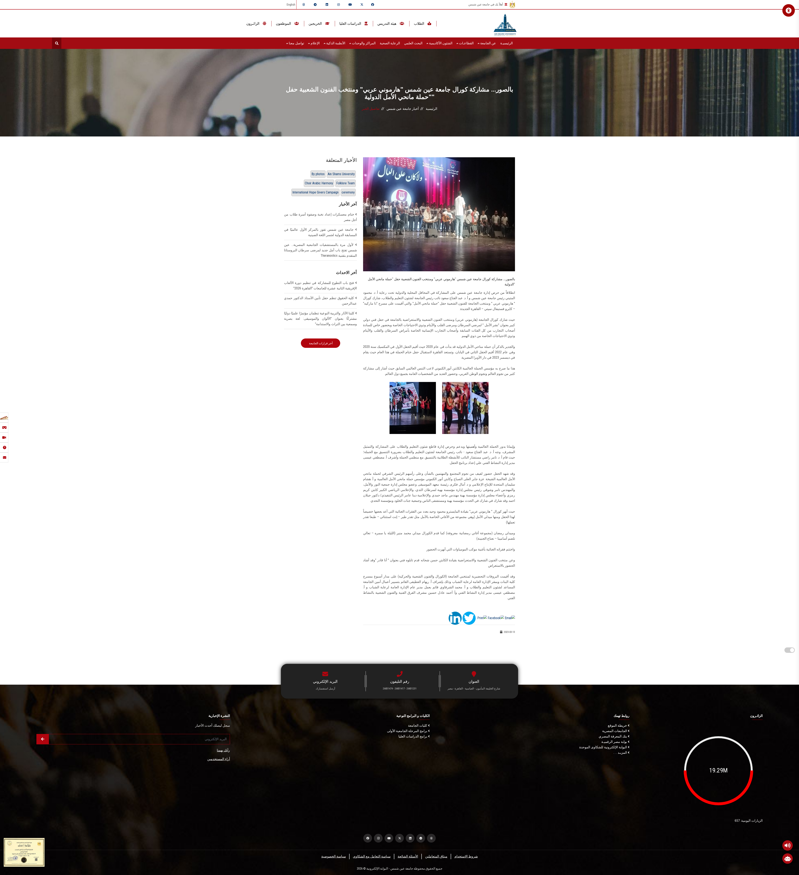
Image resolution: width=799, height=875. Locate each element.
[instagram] (338, 4)
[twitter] (361, 4)
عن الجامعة (487, 43)
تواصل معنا (296, 43)
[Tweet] (469, 618)
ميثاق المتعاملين (436, 856)
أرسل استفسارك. (325, 688)
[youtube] (350, 4)
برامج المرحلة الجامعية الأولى (407, 731)
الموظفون (284, 23)
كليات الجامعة (418, 726)
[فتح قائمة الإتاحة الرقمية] (788, 10)
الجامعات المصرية (615, 731)
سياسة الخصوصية (333, 856)
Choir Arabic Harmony (319, 183)
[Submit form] (42, 739)
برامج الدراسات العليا (413, 736)
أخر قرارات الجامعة (320, 343)
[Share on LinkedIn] (455, 618)
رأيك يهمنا (223, 750)
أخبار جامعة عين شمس (403, 109)
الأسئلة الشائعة (408, 856)
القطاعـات (466, 43)
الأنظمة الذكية (335, 43)
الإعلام (315, 43)
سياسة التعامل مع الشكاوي (372, 856)
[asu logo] (505, 24)
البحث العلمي (413, 43)
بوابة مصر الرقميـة (614, 742)
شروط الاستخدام (466, 856)
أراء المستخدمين (218, 759)
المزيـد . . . (620, 753)
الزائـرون (253, 23)
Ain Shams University (341, 174)
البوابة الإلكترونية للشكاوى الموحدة (603, 747)
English (291, 4)
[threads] (303, 4)
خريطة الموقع (618, 726)
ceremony (348, 192)
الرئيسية (431, 109)
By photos (318, 174)
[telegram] (315, 4)
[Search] (56, 43)
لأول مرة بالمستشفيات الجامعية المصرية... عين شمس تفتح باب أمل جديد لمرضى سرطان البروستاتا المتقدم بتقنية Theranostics (320, 250)
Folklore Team (345, 183)
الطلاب (419, 23)
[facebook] (372, 4)
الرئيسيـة (506, 43)
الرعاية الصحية (390, 43)
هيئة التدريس (387, 23)
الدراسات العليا (350, 23)
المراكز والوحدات (363, 43)
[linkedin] (326, 4)
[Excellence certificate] (24, 852)
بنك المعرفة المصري (613, 736)
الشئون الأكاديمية (440, 43)
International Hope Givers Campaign (315, 192)
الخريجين (316, 23)
